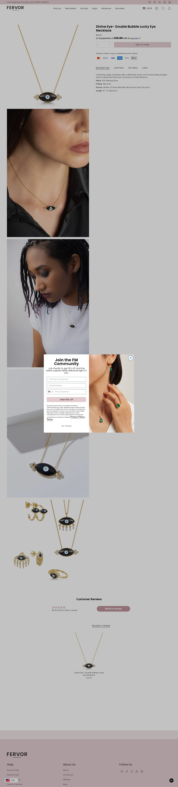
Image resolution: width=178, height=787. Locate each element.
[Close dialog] (130, 357)
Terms (50, 419)
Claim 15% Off (66, 399)
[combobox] (50, 392)
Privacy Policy (77, 417)
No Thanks (66, 426)
